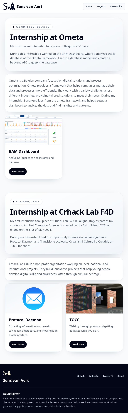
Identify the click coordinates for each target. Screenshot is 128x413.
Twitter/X (108, 375)
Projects (101, 6)
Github (81, 375)
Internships (116, 6)
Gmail (120, 375)
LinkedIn (93, 375)
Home (89, 6)
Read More (18, 171)
